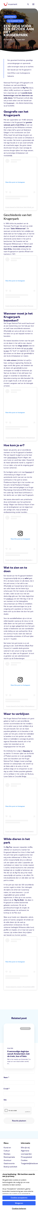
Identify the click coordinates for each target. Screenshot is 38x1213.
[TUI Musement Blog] (10, 4)
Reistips (7, 1154)
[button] (33, 4)
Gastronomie (9, 1163)
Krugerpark (10, 103)
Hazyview (26, 751)
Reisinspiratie (10, 17)
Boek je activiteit (10, 1167)
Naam (6, 1078)
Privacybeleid (26, 1157)
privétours (9, 599)
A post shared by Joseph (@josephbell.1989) (20, 987)
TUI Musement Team (15, 21)
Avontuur (7, 1160)
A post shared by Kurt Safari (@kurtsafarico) (20, 706)
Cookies (24, 1160)
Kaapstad (28, 472)
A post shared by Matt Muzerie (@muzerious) (20, 437)
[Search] (27, 4)
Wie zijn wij (25, 1148)
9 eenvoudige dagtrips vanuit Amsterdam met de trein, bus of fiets (18, 1053)
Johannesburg (12, 458)
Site (5, 1100)
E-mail (7, 1089)
